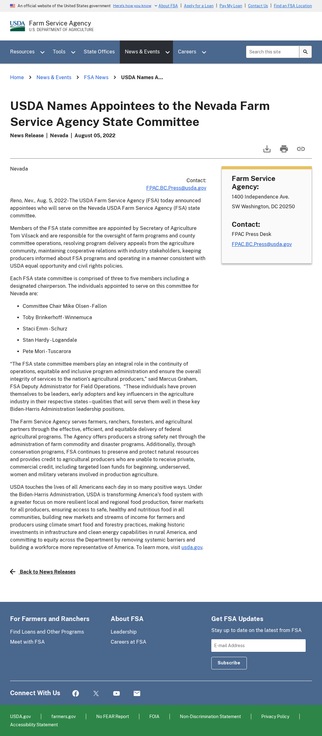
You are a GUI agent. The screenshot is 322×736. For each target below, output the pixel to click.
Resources (22, 52)
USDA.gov (20, 716)
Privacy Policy (275, 716)
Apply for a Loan (199, 6)
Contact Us (258, 6)
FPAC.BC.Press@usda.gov (176, 188)
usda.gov (191, 547)
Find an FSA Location (293, 6)
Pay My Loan (230, 6)
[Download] (266, 152)
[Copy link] (300, 152)
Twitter (96, 694)
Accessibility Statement (34, 724)
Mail (137, 694)
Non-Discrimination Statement (210, 716)
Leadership (124, 632)
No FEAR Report (112, 716)
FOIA (154, 716)
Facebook (76, 694)
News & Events (142, 52)
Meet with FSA (27, 642)
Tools (59, 52)
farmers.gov (63, 716)
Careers (187, 52)
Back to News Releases (47, 572)
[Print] (283, 152)
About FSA (168, 6)
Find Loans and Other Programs (47, 632)
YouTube (116, 694)
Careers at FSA (128, 642)
